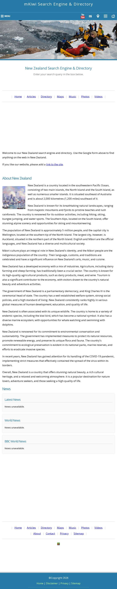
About (37, 533)
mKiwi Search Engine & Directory (58, 4)
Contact (50, 533)
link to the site (54, 164)
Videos (98, 96)
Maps (60, 96)
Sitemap (79, 533)
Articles (31, 96)
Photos (85, 96)
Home (18, 96)
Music (72, 96)
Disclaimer (52, 583)
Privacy (64, 533)
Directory (46, 96)
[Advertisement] (58, 126)
